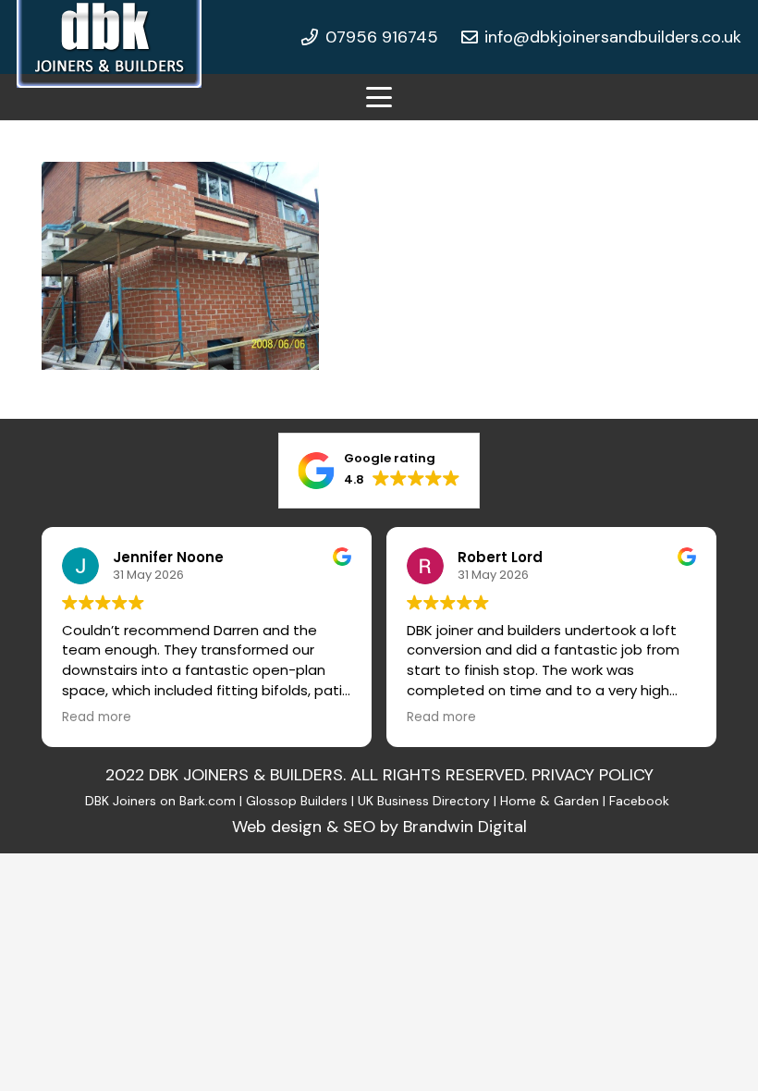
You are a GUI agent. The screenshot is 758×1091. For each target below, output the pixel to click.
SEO (359, 826)
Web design (277, 826)
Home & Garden (549, 800)
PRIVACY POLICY (593, 775)
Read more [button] (96, 717)
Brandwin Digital (465, 826)
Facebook (641, 800)
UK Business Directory (424, 800)
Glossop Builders (297, 800)
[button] (379, 97)
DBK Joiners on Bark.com (160, 800)
